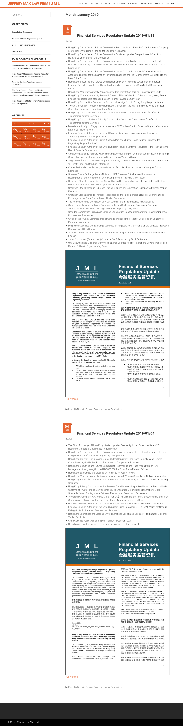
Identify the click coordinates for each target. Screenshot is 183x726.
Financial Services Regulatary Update (93, 409)
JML (70, 41)
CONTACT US (146, 4)
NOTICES (159, 4)
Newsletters (17, 51)
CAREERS (132, 4)
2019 (31, 123)
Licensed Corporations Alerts (23, 45)
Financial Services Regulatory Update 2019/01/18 (115, 36)
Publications (116, 409)
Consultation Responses (22, 32)
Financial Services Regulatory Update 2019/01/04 (115, 433)
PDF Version (71, 399)
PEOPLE (95, 4)
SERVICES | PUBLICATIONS (113, 4)
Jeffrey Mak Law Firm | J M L (34, 4)
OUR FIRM (83, 4)
